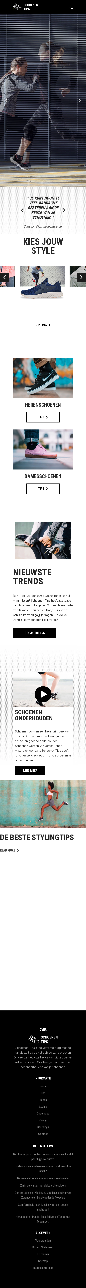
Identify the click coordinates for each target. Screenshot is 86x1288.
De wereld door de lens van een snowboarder (43, 1178)
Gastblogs (43, 1127)
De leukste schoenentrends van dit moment (38, 855)
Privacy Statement (43, 1247)
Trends (43, 1100)
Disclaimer (43, 1254)
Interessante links (43, 1268)
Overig (43, 1120)
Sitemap (43, 1261)
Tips (43, 1093)
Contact (43, 1134)
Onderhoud (43, 1113)
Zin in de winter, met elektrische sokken (43, 1185)
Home (43, 1086)
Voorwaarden (43, 1240)
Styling (43, 1106)
